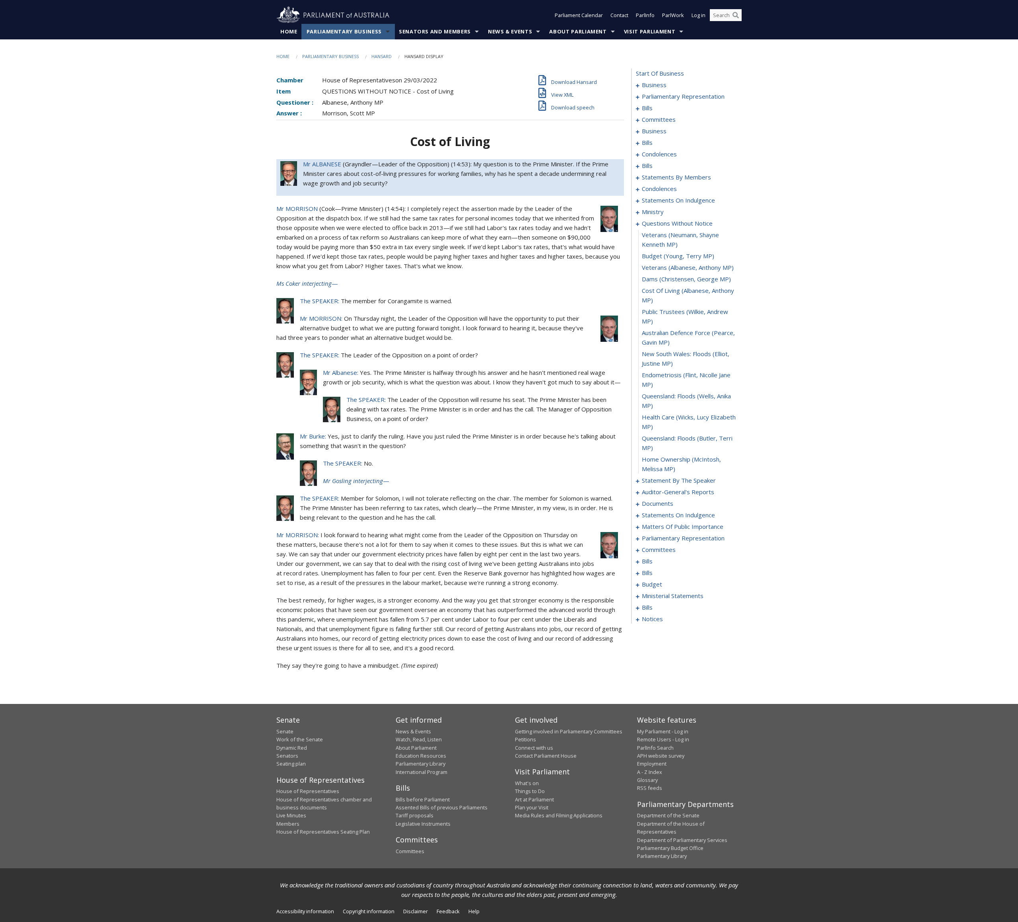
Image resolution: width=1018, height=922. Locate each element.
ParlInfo (645, 15)
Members (287, 823)
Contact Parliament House (546, 755)
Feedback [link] (448, 911)
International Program (421, 772)
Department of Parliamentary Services (682, 840)
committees (659, 119)
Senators (287, 755)
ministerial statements (672, 596)
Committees (410, 851)
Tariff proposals (414, 815)
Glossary (647, 780)
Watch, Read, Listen (419, 739)
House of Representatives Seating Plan (323, 831)
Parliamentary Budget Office (670, 848)
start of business (660, 73)
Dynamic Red (291, 747)
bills (647, 108)
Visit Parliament (649, 31)
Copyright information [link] (368, 911)
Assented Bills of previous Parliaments (442, 807)
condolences (659, 154)
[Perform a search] (736, 15)
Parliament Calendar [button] (579, 15)
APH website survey (660, 755)
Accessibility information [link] (305, 911)
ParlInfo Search (655, 747)
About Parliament (577, 31)
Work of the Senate (299, 739)
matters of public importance (682, 526)
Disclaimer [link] (415, 911)
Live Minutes (291, 815)
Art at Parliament (534, 799)
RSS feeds (649, 787)
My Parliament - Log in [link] (662, 731)
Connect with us (534, 747)
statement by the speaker (679, 480)
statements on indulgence (678, 200)
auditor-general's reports (678, 492)
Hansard (381, 56)
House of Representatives (307, 791)
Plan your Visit (531, 807)
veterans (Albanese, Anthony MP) (688, 267)
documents (657, 503)
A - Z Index (649, 772)
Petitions (525, 739)
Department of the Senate (668, 815)
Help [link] (474, 911)
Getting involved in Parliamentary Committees (568, 731)
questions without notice (677, 223)
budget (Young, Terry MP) (678, 256)
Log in (698, 15)
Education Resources (421, 755)
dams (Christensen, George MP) (686, 279)
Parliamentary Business (344, 31)
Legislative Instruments (423, 823)
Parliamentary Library (420, 763)
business (654, 85)
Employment (651, 763)
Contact (619, 15)
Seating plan (291, 763)
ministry (653, 212)
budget (652, 584)
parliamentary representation (683, 96)
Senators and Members (435, 31)
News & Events (510, 31)
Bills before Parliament (423, 799)
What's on (527, 783)
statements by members (676, 177)
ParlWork (673, 15)
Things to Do (530, 791)
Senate (284, 731)
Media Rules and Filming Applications (558, 815)
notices (652, 619)
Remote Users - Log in (663, 739)
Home (288, 31)
